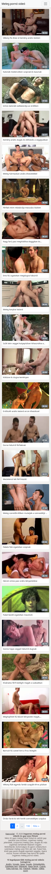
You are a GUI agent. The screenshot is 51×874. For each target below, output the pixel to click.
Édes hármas (12, 868)
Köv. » (36, 825)
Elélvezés (23, 866)
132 (28, 825)
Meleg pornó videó (13, 4)
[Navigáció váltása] (45, 4)
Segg (22, 864)
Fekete (35, 868)
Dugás (29, 864)
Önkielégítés (39, 864)
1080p (41, 868)
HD (20, 868)
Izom (25, 870)
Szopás (16, 864)
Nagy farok (33, 866)
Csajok (42, 866)
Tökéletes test (11, 866)
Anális (9, 864)
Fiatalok (26, 868)
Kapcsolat (10, 833)
